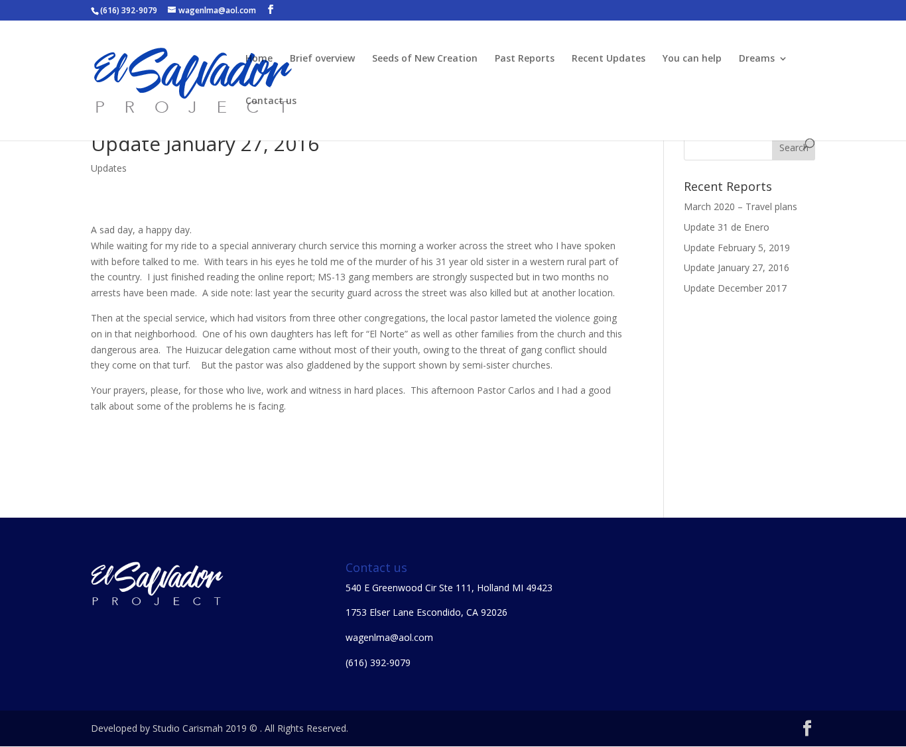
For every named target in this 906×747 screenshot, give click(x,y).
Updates (109, 168)
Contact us (270, 101)
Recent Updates (608, 59)
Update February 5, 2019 (737, 247)
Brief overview (322, 59)
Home (259, 59)
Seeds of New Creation (425, 59)
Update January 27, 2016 (736, 267)
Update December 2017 (735, 288)
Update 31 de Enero (726, 227)
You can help (692, 59)
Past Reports (524, 59)
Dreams (757, 59)
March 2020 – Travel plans (740, 206)
